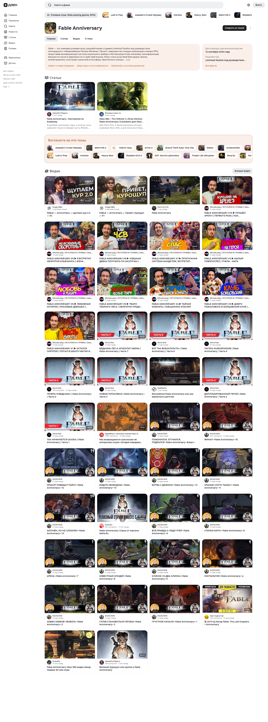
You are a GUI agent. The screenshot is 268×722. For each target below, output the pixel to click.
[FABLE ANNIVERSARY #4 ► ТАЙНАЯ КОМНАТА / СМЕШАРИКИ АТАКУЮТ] (175, 281)
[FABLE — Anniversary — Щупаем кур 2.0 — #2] (70, 190)
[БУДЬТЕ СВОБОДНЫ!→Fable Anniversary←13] (122, 462)
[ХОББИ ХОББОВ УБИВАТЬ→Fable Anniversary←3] (70, 599)
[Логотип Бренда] (6, 5)
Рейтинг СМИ (9, 79)
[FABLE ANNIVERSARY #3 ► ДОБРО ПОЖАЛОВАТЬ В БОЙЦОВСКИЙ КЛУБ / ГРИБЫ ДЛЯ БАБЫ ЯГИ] (227, 281)
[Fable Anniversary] (175, 190)
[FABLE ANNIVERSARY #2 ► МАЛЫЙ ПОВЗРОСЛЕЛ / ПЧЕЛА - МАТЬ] (227, 236)
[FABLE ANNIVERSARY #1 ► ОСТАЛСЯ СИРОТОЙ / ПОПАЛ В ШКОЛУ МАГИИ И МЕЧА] (70, 326)
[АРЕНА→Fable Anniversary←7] (70, 553)
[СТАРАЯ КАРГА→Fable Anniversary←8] (227, 508)
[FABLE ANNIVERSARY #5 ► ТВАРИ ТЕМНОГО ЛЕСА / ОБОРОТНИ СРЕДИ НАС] (122, 281)
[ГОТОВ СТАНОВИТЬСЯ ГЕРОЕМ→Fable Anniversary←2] (122, 599)
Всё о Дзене (8, 71)
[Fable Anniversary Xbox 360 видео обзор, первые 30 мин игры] (70, 644)
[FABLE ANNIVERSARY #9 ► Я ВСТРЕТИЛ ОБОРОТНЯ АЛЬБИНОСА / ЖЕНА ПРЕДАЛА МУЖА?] (70, 236)
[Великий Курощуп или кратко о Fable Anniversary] (122, 644)
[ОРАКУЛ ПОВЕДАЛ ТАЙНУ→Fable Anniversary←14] (70, 462)
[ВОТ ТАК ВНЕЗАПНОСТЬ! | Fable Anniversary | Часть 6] (175, 326)
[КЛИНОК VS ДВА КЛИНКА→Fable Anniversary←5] (175, 553)
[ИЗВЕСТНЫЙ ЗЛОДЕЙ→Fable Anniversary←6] (122, 553)
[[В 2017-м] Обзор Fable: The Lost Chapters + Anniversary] (227, 599)
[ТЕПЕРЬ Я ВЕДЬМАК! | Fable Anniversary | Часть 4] (70, 371)
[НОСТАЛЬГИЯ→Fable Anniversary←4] (227, 553)
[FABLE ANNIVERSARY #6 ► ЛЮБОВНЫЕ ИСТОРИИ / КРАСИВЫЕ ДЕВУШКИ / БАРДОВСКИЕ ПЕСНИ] (70, 281)
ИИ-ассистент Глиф (11, 75)
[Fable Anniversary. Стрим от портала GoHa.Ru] (122, 508)
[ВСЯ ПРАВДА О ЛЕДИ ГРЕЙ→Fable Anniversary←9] (175, 508)
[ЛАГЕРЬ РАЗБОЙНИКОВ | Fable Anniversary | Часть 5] (227, 326)
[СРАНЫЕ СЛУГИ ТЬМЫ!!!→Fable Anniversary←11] (227, 462)
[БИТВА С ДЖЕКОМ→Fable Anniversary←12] (175, 462)
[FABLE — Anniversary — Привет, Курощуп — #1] (122, 190)
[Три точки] (92, 114)
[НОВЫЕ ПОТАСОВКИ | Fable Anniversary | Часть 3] (122, 371)
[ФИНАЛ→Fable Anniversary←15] (227, 417)
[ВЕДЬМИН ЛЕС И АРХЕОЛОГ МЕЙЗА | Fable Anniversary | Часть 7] (122, 326)
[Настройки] (249, 5)
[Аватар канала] (49, 114)
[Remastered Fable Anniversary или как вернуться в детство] (175, 371)
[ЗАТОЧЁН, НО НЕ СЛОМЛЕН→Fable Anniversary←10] (70, 508)
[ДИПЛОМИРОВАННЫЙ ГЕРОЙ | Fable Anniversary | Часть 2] (227, 371)
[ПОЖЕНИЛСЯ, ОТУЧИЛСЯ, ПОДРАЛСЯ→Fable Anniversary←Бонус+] (175, 417)
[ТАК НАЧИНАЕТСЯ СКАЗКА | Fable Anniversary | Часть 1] (70, 417)
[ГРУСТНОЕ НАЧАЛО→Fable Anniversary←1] (175, 599)
